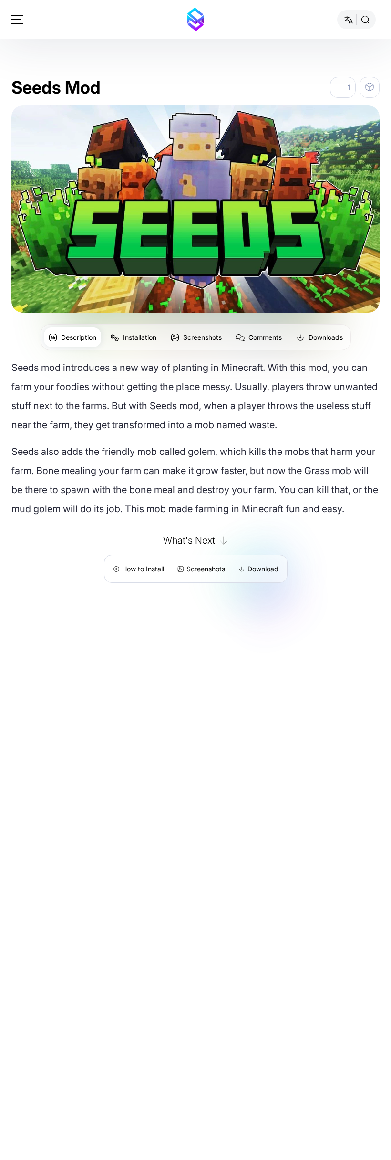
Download (262, 569)
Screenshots (205, 569)
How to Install (143, 569)
